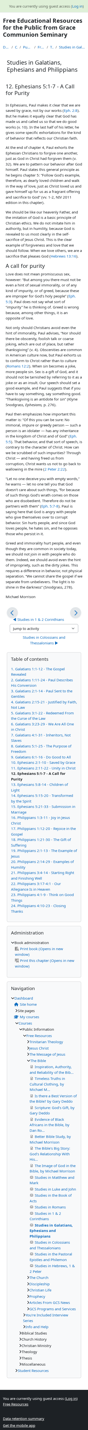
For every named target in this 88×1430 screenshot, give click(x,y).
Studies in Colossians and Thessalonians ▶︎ (44, 640)
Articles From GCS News (49, 1302)
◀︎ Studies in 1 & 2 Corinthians (38, 619)
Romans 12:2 (18, 366)
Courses (16, 47)
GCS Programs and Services (52, 1308)
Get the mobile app (19, 1425)
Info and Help (36, 1326)
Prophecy (37, 1296)
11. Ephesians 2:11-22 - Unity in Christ (43, 768)
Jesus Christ (39, 1048)
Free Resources (41, 47)
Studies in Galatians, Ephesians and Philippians (72, 47)
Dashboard (6, 47)
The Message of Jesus (47, 1054)
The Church (38, 1277)
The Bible (52, 47)
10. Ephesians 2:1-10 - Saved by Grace (43, 762)
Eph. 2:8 (70, 110)
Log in (77, 6)
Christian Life (40, 1290)
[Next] (75, 612)
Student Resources (33, 1370)
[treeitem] (44, 954)
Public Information (27, 47)
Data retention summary (23, 1418)
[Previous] (12, 612)
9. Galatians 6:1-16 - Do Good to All (41, 757)
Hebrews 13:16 (63, 256)
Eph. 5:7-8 (49, 506)
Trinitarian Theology (46, 1041)
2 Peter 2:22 (54, 469)
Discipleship (39, 1283)
